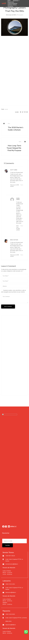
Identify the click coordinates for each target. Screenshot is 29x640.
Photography (20, 15)
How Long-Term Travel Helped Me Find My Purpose (14, 146)
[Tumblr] (27, 112)
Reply (22, 184)
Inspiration (6, 345)
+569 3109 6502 (10, 614)
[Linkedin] (25, 112)
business (13, 387)
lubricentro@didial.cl (10, 592)
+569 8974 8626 (10, 556)
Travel (5, 355)
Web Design (7, 361)
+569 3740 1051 (10, 584)
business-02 (19, 387)
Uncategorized (7, 358)
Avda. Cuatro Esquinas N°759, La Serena (16, 618)
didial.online (8, 621)
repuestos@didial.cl (10, 625)
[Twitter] (23, 112)
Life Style (6, 348)
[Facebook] (20, 112)
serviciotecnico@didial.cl (11, 564)
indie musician (11, 390)
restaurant (18, 390)
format (6, 109)
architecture (6, 387)
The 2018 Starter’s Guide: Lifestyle (15, 127)
